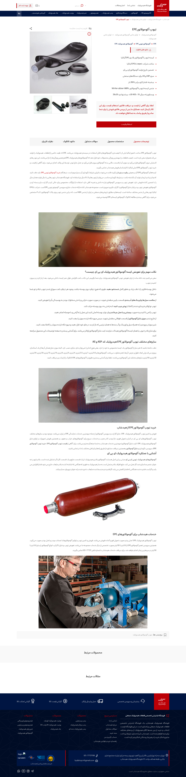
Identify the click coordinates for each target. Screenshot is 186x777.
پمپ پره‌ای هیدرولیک (78, 725)
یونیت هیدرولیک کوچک (52, 720)
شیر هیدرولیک (82, 13)
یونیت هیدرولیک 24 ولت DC (50, 725)
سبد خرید (113, 733)
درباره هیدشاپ (111, 725)
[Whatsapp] (18, 771)
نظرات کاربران (47, 141)
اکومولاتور (134, 13)
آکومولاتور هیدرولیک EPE (124, 43)
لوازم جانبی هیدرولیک (138, 19)
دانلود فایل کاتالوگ (142, 49)
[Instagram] (28, 771)
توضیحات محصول (141, 141)
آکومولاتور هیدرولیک (148, 34)
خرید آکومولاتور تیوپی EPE (50, 172)
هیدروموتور (94, 13)
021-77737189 (89, 755)
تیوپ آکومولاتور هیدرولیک (142, 634)
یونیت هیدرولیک (68, 13)
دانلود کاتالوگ (69, 141)
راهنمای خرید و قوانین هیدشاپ (105, 741)
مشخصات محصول (116, 141)
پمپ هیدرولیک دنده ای (77, 729)
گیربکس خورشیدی (38, 13)
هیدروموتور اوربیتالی (25, 720)
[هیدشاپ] (161, 8)
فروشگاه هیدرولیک (144, 6)
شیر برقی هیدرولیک (26, 729)
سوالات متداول (91, 141)
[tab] (139, 141)
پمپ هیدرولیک (107, 13)
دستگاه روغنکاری (121, 13)
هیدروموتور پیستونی (25, 725)
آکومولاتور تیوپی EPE (143, 43)
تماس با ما (131, 6)
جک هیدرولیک (53, 13)
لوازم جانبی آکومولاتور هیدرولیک (126, 34)
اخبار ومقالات (120, 6)
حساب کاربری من (110, 737)
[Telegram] (32, 771)
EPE (154, 43)
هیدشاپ (166, 19)
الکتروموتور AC (146, 13)
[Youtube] (23, 771)
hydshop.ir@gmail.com (84, 760)
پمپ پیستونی (81, 720)
